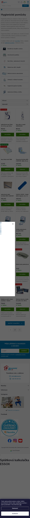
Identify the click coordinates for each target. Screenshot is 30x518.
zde (20, 504)
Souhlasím (15, 513)
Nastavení (15, 508)
